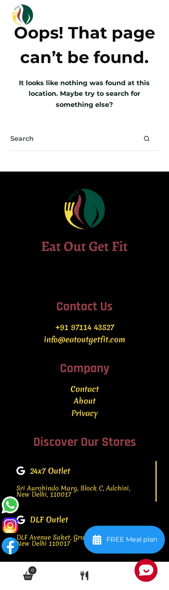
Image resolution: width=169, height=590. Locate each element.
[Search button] (146, 138)
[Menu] (155, 14)
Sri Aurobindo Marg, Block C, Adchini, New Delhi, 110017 (73, 491)
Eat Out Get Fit (84, 246)
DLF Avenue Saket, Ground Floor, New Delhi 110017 (65, 540)
